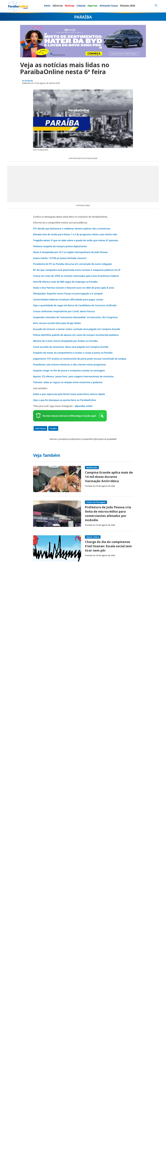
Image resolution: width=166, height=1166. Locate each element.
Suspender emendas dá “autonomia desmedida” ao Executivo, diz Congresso (75, 317)
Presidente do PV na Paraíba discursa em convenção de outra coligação (72, 264)
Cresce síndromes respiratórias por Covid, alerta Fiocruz (64, 311)
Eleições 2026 (127, 5)
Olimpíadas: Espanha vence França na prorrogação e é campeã (67, 293)
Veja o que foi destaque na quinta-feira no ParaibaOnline (64, 400)
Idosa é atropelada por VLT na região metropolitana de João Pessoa (70, 252)
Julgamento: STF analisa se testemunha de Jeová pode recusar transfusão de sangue (79, 358)
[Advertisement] (83, 184)
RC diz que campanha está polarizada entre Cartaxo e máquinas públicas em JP (76, 270)
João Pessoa (40, 428)
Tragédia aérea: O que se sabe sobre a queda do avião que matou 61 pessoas (75, 240)
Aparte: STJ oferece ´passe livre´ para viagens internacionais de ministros (73, 376)
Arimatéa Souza (109, 5)
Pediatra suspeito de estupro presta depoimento (60, 246)
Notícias (69, 5)
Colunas (81, 5)
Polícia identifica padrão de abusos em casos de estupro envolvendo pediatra (76, 335)
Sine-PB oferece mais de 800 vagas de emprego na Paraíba (65, 281)
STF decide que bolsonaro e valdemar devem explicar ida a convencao (71, 228)
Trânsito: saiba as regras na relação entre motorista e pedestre (68, 382)
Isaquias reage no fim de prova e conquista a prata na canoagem (69, 370)
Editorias (58, 5)
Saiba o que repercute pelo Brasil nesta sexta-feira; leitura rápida (69, 394)
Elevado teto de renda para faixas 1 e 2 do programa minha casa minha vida (75, 234)
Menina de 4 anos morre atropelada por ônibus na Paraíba (65, 341)
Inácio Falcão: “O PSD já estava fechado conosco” (60, 258)
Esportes (92, 5)
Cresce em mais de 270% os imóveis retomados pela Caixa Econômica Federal (76, 276)
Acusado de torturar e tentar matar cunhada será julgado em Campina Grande (76, 329)
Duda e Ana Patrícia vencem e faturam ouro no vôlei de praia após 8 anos (73, 287)
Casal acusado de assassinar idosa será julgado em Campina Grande (70, 346)
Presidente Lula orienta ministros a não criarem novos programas (69, 364)
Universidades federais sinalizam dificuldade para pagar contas (68, 299)
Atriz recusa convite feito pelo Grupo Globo (57, 323)
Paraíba (53, 428)
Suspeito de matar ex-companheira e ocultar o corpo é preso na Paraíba (73, 352)
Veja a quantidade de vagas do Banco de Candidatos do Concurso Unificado (75, 305)
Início (47, 5)
